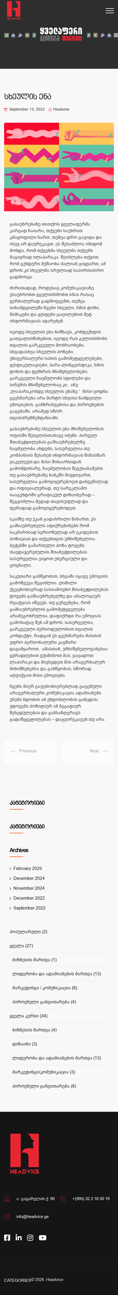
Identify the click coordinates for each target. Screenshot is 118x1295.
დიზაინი (24, 1044)
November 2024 (29, 888)
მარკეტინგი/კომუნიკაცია (43, 1072)
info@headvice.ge (32, 1216)
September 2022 (29, 908)
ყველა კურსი (28, 1016)
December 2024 (29, 878)
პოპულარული (28, 932)
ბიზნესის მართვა (34, 960)
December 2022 (29, 898)
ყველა (21, 946)
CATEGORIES (17, 1280)
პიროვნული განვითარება (44, 1002)
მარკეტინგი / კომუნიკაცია (44, 988)
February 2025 (27, 869)
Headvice (54, 1279)
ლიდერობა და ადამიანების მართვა (56, 974)
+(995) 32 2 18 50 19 (90, 1198)
